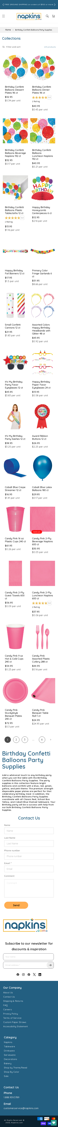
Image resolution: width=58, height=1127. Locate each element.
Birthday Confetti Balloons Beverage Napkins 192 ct (15, 153)
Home (8, 30)
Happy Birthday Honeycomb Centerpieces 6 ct (42, 210)
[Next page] (50, 740)
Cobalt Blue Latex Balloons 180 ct (42, 489)
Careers (7, 1009)
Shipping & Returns (13, 1001)
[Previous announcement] (3, 5)
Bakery (8, 1063)
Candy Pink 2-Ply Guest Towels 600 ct (14, 595)
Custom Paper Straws (14, 1022)
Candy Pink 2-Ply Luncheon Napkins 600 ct (42, 595)
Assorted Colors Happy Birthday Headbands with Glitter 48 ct (41, 329)
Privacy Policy (10, 1013)
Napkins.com (17, 1122)
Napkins (8, 1042)
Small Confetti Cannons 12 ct (13, 326)
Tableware (9, 1046)
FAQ (5, 1005)
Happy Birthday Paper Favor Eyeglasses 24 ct (41, 384)
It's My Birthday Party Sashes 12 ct (15, 437)
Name (7, 825)
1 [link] (7, 739)
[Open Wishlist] (54, 1123)
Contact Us (9, 996)
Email (8, 863)
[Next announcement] (55, 5)
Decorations (10, 1059)
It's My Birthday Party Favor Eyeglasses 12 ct (14, 384)
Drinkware (9, 1050)
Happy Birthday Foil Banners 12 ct (14, 272)
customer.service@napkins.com (21, 1108)
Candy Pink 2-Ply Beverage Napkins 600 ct (42, 541)
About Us (8, 992)
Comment (9, 875)
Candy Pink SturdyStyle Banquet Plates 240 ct (13, 714)
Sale (6, 1076)
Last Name (9, 837)
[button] (3, 16)
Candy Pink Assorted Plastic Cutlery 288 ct (41, 658)
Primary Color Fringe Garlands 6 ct (42, 273)
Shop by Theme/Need (15, 1067)
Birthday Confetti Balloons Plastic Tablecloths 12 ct (14, 210)
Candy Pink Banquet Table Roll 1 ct (40, 712)
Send (16, 905)
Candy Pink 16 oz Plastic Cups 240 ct (15, 540)
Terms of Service (12, 1018)
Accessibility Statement (15, 1026)
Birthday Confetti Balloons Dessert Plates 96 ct (14, 89)
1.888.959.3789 (11, 1097)
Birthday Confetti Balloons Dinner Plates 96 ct (41, 89)
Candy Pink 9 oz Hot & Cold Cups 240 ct (14, 658)
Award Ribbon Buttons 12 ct (40, 437)
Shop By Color (11, 1072)
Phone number (12, 850)
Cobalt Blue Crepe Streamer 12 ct (15, 489)
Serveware (9, 1055)
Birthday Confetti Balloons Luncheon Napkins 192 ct (42, 154)
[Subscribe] (50, 965)
